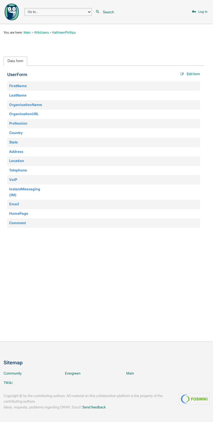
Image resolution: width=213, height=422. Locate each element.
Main (27, 32)
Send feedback (94, 407)
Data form (15, 61)
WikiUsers (41, 32)
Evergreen (72, 373)
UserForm (17, 74)
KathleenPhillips (64, 32)
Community (13, 373)
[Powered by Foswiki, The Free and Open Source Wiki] (12, 11)
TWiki (8, 383)
